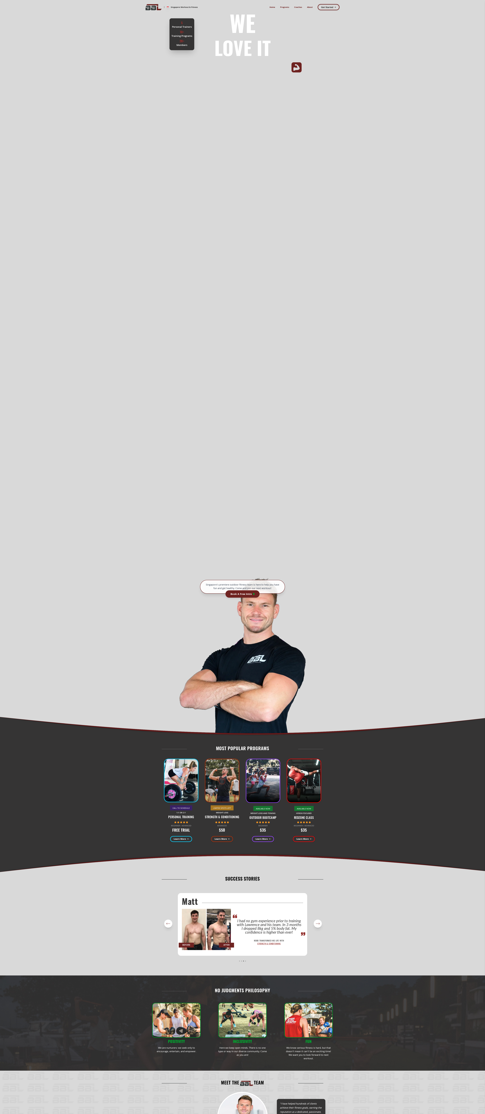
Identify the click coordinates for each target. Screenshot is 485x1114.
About (310, 7)
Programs (284, 7)
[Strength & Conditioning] (222, 781)
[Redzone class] (304, 782)
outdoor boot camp (268, 943)
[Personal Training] (181, 781)
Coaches (298, 7)
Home (272, 7)
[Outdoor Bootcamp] (263, 782)
